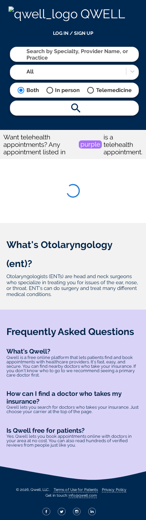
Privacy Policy (114, 489)
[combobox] (27, 54)
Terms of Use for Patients (76, 489)
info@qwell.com (82, 495)
